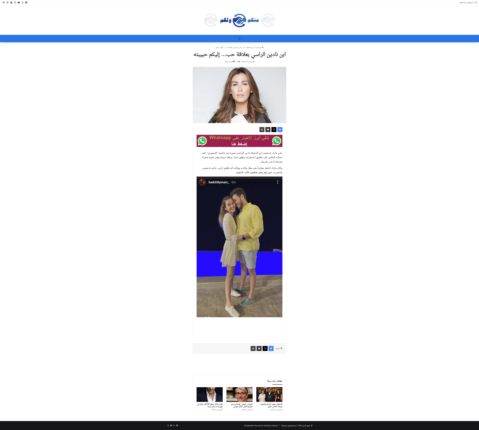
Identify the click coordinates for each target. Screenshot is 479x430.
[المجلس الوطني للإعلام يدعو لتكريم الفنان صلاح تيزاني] (239, 394)
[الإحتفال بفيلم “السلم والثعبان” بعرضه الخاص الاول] (269, 394)
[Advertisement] (239, 328)
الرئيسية (259, 47)
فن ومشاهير (250, 47)
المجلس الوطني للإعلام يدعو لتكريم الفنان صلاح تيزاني (242, 405)
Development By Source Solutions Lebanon (261, 426)
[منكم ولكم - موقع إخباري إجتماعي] (239, 20)
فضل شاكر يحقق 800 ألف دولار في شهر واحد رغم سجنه (210, 405)
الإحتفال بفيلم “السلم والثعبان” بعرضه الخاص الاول (270, 405)
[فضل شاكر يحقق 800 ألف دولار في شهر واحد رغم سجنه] (210, 394)
